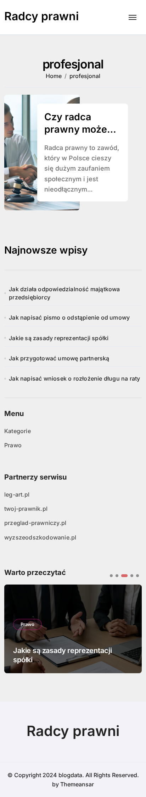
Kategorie (17, 431)
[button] (111, 575)
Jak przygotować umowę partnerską (59, 358)
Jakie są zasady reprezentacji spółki (58, 338)
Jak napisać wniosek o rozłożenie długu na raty (74, 378)
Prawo (13, 445)
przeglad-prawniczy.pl (35, 522)
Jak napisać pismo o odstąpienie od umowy (69, 317)
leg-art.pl (16, 494)
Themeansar (77, 784)
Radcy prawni (41, 16)
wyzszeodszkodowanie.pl (40, 537)
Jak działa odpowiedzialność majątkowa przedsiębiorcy (64, 293)
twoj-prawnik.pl (25, 508)
